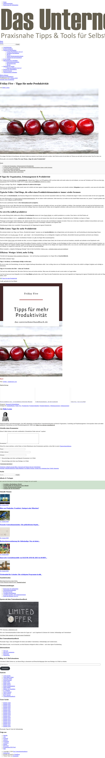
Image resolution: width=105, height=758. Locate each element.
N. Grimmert (6, 690)
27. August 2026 (4, 521)
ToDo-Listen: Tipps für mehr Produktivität (14, 170)
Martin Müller (6, 687)
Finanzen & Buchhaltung (9, 50)
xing (4, 737)
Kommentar (3, 443)
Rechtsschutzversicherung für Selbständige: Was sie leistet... (20, 541)
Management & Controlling (10, 60)
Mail (4, 748)
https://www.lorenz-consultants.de (45, 425)
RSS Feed (6, 745)
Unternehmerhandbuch (9, 696)
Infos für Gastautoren (8, 652)
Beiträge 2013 (7, 722)
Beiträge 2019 (7, 713)
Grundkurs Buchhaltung (13, 53)
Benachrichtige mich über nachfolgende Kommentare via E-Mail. (19, 458)
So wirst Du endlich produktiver (11, 169)
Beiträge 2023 (7, 707)
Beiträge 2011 (6, 725)
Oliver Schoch (7, 693)
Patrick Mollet (47, 215)
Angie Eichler (6, 675)
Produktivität (25, 405)
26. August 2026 (4, 538)
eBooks (8, 54)
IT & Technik (6, 59)
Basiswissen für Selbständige (10, 5)
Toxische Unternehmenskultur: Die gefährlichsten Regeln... (19, 525)
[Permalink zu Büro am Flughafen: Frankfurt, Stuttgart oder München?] (5, 503)
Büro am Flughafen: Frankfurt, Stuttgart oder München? (19, 508)
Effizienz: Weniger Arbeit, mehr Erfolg (13, 172)
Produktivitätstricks (45, 405)
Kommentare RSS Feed (9, 747)
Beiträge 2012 (7, 723)
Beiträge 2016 (7, 717)
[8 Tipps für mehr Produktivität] (8, 278)
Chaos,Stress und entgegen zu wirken (37, 181)
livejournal (6, 741)
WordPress (17, 754)
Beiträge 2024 (7, 705)
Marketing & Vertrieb (8, 66)
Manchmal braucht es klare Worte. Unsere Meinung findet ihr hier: (13, 581)
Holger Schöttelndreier (9, 686)
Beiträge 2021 (7, 710)
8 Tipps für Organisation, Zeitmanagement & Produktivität (18, 166)
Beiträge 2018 (7, 714)
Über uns (5, 650)
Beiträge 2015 (7, 719)
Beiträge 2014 (7, 720)
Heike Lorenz (5, 87)
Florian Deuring (7, 680)
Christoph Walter (7, 678)
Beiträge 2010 (7, 726)
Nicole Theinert (7, 692)
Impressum (6, 653)
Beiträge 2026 (7, 702)
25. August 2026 (4, 554)
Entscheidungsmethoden (13, 62)
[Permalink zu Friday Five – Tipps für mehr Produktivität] (49, 153)
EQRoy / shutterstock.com (10, 381)
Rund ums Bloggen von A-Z (14, 68)
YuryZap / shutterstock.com (10, 629)
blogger (5, 744)
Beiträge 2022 (7, 708)
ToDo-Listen (11, 240)
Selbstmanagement (55, 405)
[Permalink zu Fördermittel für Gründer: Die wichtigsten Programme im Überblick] (5, 569)
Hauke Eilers (6, 681)
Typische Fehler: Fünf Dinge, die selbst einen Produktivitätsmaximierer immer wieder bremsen (27, 167)
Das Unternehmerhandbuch (20, 751)
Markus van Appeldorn (9, 689)
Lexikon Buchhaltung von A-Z (15, 51)
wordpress (6, 743)
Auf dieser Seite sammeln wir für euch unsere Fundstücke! (15, 635)
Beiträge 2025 (7, 704)
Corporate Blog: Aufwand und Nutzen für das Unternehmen (20, 467)
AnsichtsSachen (7, 47)
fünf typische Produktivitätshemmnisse (25, 198)
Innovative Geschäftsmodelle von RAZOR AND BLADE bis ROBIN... (23, 558)
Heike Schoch (7, 684)
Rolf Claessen (6, 695)
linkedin (5, 735)
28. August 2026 (4, 505)
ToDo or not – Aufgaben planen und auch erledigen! (54, 249)
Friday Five (18, 405)
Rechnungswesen (11, 63)
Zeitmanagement (65, 405)
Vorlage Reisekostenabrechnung (15, 56)
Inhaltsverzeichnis (8, 3)
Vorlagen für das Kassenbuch (14, 57)
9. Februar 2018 (13, 78)
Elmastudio (15, 756)
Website (2, 455)
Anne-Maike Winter (8, 677)
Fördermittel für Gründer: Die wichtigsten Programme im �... (21, 574)
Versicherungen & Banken (10, 72)
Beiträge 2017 (7, 716)
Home (4, 2)
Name (1, 449)
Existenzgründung (8, 48)
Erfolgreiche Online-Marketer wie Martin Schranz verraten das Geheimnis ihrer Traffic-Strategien (29, 468)
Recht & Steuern (7, 71)
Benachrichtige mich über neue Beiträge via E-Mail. (15, 461)
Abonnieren (5, 668)
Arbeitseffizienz (10, 405)
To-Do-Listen (14, 235)
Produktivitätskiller (34, 405)
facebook (5, 738)
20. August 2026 (4, 571)
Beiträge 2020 (7, 711)
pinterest (5, 740)
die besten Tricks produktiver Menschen (18, 256)
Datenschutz (6, 655)
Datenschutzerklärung (65, 446)
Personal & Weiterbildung (10, 69)
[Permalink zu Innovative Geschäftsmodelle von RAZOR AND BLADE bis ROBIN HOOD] (5, 553)
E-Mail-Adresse (4, 452)
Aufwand (30, 222)
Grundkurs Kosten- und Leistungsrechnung (14, 594)
